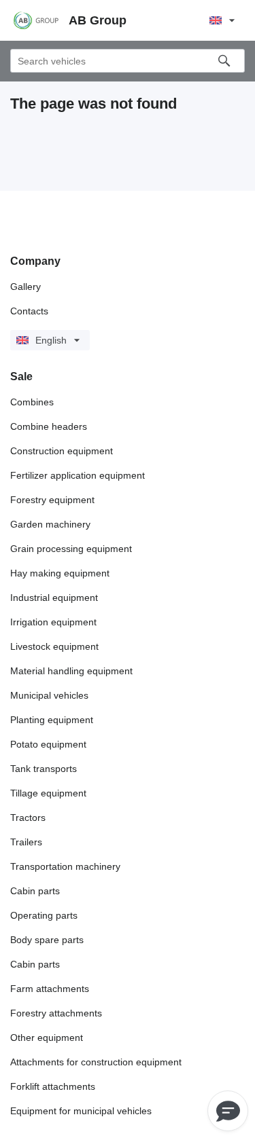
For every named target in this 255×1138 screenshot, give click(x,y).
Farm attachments (49, 988)
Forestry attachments (56, 1013)
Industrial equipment (54, 597)
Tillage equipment (48, 793)
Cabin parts (35, 890)
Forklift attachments (52, 1086)
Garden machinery (50, 524)
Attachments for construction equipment (96, 1062)
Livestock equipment (54, 646)
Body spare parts (47, 939)
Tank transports (43, 768)
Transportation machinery (65, 866)
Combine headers (48, 426)
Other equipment (46, 1037)
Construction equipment (61, 450)
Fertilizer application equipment (77, 475)
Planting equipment (51, 719)
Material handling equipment (71, 670)
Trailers (26, 842)
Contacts (29, 311)
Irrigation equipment (53, 622)
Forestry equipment (52, 499)
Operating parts (44, 915)
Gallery (25, 286)
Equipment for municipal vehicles (81, 1110)
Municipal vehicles (49, 695)
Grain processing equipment (71, 548)
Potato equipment (48, 744)
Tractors (28, 817)
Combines (32, 402)
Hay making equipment (59, 573)
